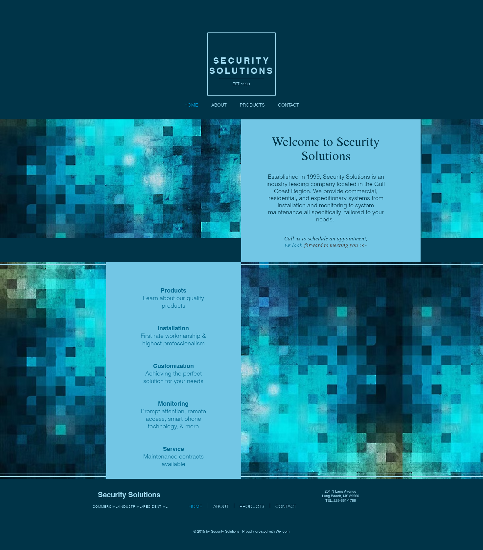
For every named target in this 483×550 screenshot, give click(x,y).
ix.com (284, 531)
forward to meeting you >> (335, 245)
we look (294, 245)
